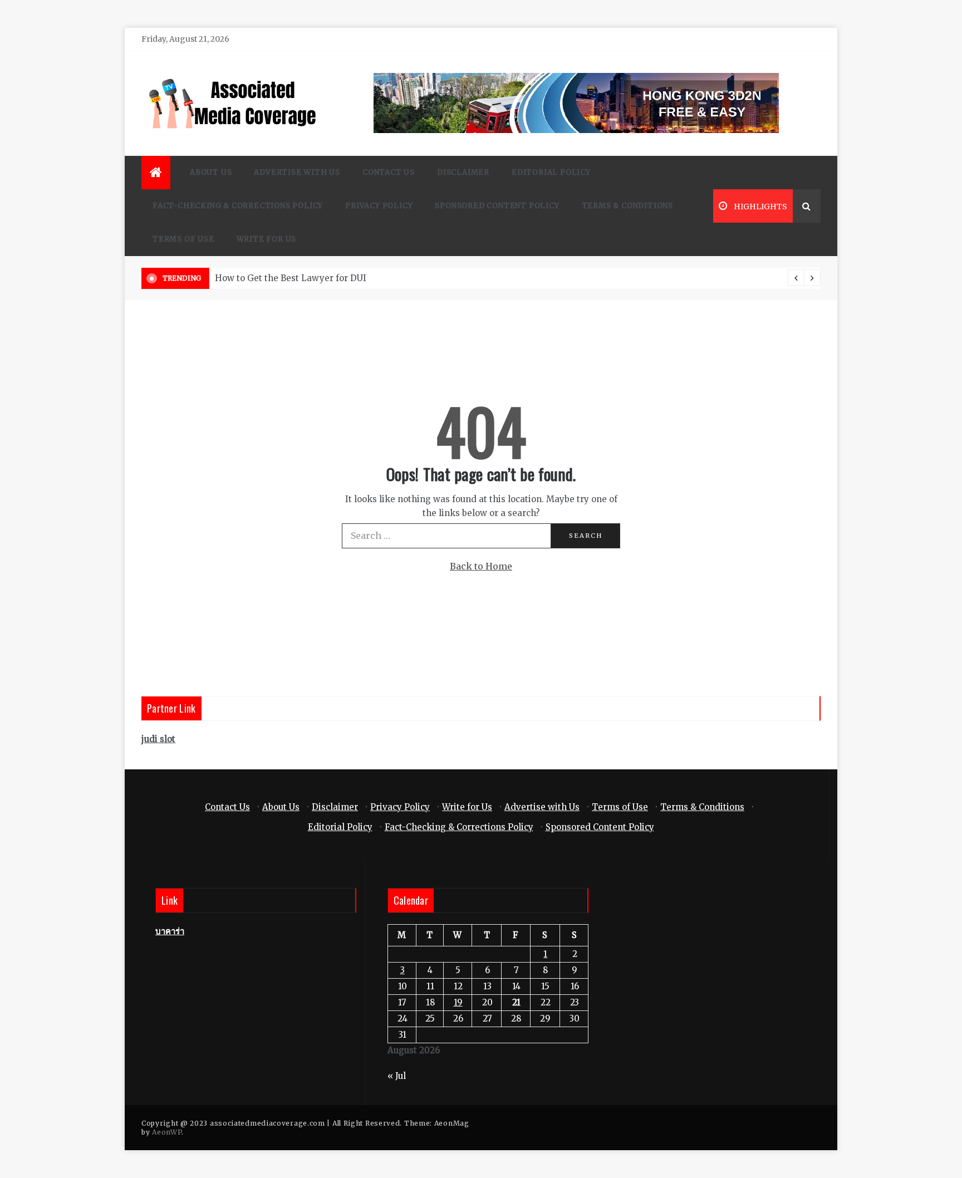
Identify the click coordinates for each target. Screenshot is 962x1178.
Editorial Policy (551, 172)
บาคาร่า (169, 931)
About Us (211, 172)
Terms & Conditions (627, 205)
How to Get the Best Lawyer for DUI (290, 278)
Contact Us (388, 172)
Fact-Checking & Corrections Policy (238, 205)
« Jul (396, 1076)
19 (458, 1002)
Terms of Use (183, 239)
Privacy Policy (379, 205)
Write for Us (267, 239)
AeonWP (166, 1132)
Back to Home (481, 566)
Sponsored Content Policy (497, 205)
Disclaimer (463, 172)
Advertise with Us (297, 172)
